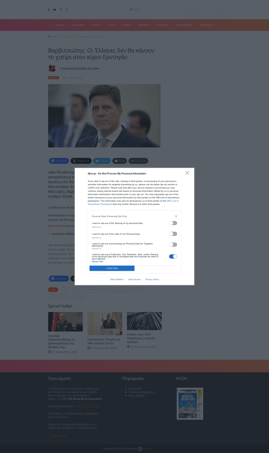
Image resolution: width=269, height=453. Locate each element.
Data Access (134, 279)
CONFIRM (112, 268)
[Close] (188, 174)
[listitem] (134, 216)
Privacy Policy (152, 279)
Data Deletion (117, 279)
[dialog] (134, 226)
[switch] (173, 223)
